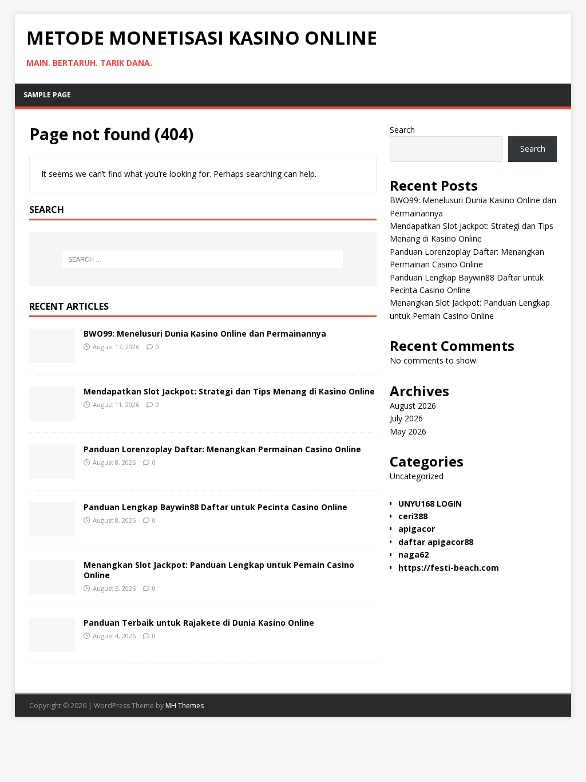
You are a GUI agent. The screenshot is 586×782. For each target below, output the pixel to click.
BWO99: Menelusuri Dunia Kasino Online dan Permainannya (205, 333)
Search (402, 129)
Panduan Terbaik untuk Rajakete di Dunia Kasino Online (199, 622)
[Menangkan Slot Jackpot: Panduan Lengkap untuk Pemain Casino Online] (52, 587)
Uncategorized (417, 476)
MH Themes (184, 705)
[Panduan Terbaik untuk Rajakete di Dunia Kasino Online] (52, 644)
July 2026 (406, 418)
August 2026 (413, 405)
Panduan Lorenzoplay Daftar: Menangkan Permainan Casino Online (222, 449)
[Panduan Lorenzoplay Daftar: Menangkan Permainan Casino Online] (52, 471)
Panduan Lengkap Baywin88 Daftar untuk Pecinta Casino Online (215, 506)
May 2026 (408, 431)
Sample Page (47, 95)
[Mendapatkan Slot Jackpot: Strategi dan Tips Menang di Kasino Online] (52, 413)
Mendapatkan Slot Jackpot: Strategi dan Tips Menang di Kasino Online (229, 391)
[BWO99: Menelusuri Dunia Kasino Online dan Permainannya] (52, 355)
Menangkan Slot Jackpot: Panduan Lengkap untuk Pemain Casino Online (219, 569)
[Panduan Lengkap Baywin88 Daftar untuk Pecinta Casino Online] (52, 529)
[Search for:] (202, 259)
